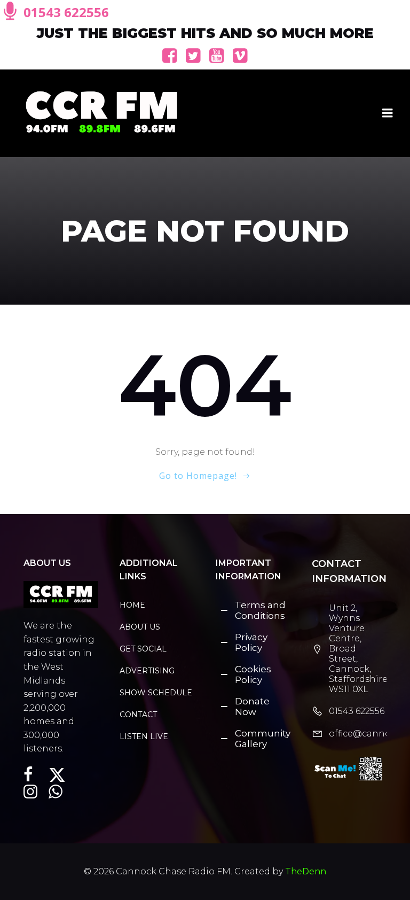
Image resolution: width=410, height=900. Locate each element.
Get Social (143, 649)
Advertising (147, 671)
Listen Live (144, 736)
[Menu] (387, 113)
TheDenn (305, 871)
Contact (138, 714)
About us (140, 627)
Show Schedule (152, 692)
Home (132, 605)
